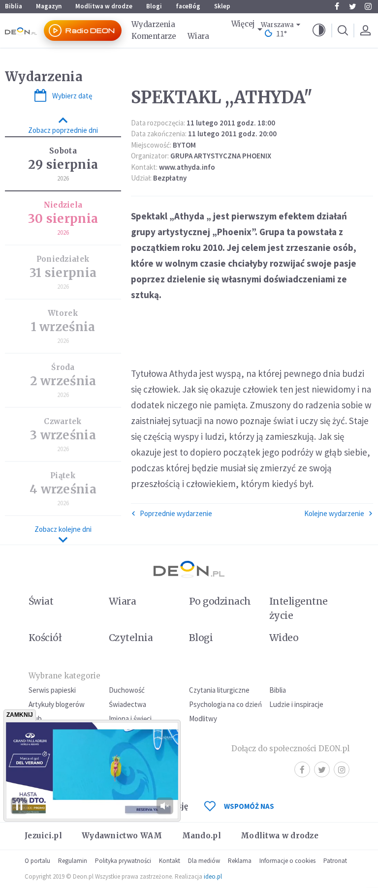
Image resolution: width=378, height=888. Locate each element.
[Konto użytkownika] (365, 30)
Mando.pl (201, 835)
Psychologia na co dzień (225, 704)
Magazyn (49, 6)
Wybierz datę (72, 95)
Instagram (368, 6)
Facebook (337, 6)
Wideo (283, 637)
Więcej (243, 24)
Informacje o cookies (287, 861)
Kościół (45, 637)
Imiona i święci (130, 718)
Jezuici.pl (43, 835)
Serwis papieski (52, 690)
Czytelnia (131, 637)
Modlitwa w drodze (103, 6)
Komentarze (153, 36)
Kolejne (334, 513)
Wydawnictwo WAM (122, 835)
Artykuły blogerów (57, 704)
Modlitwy (203, 718)
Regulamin (72, 861)
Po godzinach (220, 601)
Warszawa (277, 25)
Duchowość (127, 690)
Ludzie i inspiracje (296, 704)
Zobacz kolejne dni (63, 529)
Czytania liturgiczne (219, 690)
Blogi (154, 6)
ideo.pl (213, 876)
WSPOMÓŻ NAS (249, 806)
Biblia (13, 6)
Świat (41, 601)
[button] (319, 30)
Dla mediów (204, 861)
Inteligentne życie (298, 608)
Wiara (198, 36)
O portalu (37, 861)
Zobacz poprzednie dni (63, 130)
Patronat (335, 861)
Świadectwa (127, 704)
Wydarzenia (153, 24)
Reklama (240, 861)
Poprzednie (176, 513)
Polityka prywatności (123, 861)
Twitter (352, 6)
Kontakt (169, 861)
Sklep (222, 6)
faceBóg (188, 6)
